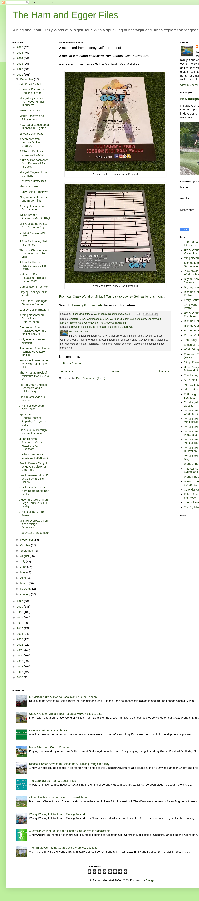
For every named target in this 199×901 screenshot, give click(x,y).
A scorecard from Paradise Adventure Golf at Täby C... (32, 331)
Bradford (74, 318)
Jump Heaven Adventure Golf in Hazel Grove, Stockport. (31, 444)
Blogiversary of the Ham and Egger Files (34, 199)
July (23, 561)
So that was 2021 (30, 84)
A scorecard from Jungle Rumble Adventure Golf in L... (34, 352)
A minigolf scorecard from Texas (32, 407)
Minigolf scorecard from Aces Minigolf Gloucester (34, 524)
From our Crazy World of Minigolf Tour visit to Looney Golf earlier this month (111, 296)
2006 (20, 677)
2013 (20, 639)
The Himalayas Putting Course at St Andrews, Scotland (63, 847)
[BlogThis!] (147, 314)
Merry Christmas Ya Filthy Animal (31, 117)
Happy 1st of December (34, 532)
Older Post (163, 371)
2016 (20, 622)
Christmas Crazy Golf (32, 181)
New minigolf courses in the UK (48, 730)
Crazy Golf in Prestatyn (33, 191)
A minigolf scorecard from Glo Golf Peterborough (32, 318)
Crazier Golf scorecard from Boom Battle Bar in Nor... (34, 491)
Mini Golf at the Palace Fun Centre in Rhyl (33, 225)
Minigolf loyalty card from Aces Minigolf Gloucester (32, 102)
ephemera (140, 318)
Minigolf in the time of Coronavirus (79, 322)
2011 (20, 650)
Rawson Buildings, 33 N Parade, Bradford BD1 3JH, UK (102, 326)
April (23, 577)
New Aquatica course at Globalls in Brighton (34, 126)
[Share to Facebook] (153, 314)
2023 (20, 63)
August (25, 556)
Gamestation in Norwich (34, 286)
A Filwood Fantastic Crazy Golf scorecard (33, 456)
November (27, 539)
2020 (20, 601)
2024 (20, 58)
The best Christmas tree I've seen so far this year (34, 253)
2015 (20, 628)
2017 (20, 617)
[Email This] (144, 314)
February (26, 588)
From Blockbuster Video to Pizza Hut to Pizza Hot (34, 364)
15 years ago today (31, 133)
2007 (20, 672)
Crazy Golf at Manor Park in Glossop (31, 91)
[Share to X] (150, 314)
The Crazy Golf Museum (112, 322)
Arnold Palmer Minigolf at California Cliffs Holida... (33, 479)
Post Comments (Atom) (90, 378)
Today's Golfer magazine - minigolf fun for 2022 (32, 278)
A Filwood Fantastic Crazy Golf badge (31, 153)
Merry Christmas (29, 110)
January (25, 594)
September (27, 550)
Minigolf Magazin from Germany (33, 174)
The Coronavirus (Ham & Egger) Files (52, 780)
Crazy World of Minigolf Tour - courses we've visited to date (65, 713)
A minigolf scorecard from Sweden (32, 208)
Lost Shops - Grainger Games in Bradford (33, 302)
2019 (20, 606)
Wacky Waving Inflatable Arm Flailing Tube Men (58, 814)
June (23, 567)
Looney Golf (154, 318)
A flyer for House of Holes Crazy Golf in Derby (32, 266)
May (23, 572)
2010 (20, 655)
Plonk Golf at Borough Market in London (33, 432)
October (25, 545)
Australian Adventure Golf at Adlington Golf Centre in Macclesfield (69, 830)
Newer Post (67, 371)
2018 (20, 612)
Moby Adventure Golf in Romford (49, 747)
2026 (20, 47)
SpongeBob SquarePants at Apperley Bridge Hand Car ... (34, 419)
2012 (20, 644)
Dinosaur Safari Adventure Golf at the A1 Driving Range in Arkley (69, 764)
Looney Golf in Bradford (34, 309)
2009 (20, 661)
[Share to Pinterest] (156, 314)
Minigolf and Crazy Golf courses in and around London (63, 697)
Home (115, 371)
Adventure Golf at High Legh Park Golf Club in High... (33, 503)
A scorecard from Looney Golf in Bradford (30, 142)
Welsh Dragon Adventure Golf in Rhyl (34, 216)
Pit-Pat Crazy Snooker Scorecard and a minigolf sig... (33, 388)
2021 (20, 74)
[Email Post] (138, 313)
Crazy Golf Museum (91, 318)
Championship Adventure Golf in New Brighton (58, 797)
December (27, 79)
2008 (20, 666)
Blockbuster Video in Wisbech (32, 398)
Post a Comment (73, 363)
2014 (20, 633)
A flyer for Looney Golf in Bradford (33, 243)
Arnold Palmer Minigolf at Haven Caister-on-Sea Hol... (33, 466)
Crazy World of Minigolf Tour (118, 318)
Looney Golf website (87, 305)
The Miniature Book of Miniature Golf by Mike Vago (34, 376)
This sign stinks (29, 186)
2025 (20, 52)
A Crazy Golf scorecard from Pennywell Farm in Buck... (33, 163)
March (24, 583)
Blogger (150, 880)
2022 (20, 69)
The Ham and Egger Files (65, 15)
